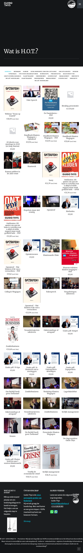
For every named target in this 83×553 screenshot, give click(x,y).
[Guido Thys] (8, 4)
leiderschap (52, 76)
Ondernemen (39, 78)
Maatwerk (32, 166)
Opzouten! (51, 210)
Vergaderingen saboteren (70, 293)
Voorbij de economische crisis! (32, 473)
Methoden (70, 211)
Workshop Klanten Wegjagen (51, 393)
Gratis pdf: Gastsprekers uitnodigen (51, 369)
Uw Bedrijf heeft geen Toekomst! (31, 433)
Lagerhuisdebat (70, 392)
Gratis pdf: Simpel (70, 331)
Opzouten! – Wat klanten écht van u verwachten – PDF (12, 269)
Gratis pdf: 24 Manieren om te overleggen (31, 369)
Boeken (75, 71)
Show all (8, 71)
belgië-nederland (12, 78)
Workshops (44, 74)
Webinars (17, 71)
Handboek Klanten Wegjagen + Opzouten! (32, 137)
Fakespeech (51, 292)
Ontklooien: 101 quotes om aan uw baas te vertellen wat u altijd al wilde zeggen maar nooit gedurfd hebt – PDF (12, 228)
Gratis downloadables (12, 76)
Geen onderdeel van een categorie (44, 71)
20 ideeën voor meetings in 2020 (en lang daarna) (12, 144)
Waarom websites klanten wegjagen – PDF (70, 270)
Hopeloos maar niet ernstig (32, 211)
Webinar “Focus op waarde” (12, 115)
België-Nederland (41, 80)
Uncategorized (64, 71)
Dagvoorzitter (69, 74)
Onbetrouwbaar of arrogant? (51, 331)
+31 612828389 (57, 506)
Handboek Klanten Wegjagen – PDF (51, 137)
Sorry (51, 180)
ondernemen (41, 76)
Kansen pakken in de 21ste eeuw (12, 173)
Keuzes (12, 436)
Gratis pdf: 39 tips (12, 367)
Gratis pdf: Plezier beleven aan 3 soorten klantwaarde (12, 461)
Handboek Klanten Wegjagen (70, 137)
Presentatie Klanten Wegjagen (51, 433)
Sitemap (27, 521)
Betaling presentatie (70, 106)
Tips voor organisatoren (28, 74)
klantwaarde (28, 76)
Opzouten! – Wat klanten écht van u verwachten (31, 308)
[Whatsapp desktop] (56, 512)
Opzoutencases (32, 254)
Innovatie (73, 78)
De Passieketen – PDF (51, 114)
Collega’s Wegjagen (13, 292)
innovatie (75, 76)
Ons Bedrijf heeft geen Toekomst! (13, 393)
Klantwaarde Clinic (51, 255)
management (64, 76)
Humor (25, 71)
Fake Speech (32, 100)
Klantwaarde (27, 78)
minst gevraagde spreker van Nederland (33, 498)
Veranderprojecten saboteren (32, 413)
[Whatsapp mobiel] (52, 512)
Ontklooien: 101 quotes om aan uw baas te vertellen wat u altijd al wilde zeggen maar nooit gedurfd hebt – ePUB (70, 185)
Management (51, 78)
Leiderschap (63, 78)
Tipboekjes (12, 74)
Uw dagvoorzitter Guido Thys (70, 439)
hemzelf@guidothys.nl (60, 504)
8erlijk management (70, 412)
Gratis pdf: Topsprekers (70, 368)
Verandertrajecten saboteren (31, 331)
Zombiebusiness (12, 346)
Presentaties (56, 74)
